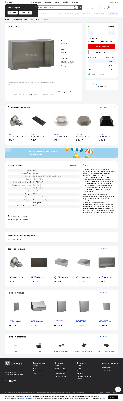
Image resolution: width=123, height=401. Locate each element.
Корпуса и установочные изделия (23, 19)
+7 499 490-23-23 (113, 2)
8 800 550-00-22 (110, 363)
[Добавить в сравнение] (117, 19)
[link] (55, 170)
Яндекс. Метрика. (25, 398)
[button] (31, 54)
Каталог (7, 19)
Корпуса (38, 19)
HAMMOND (64, 43)
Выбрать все (73, 165)
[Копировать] (67, 52)
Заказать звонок (101, 2)
